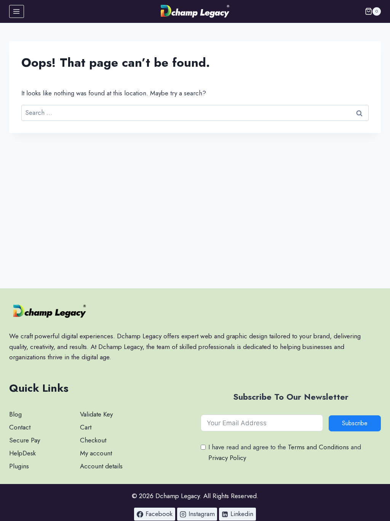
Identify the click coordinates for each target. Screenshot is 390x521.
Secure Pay (24, 440)
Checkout (93, 440)
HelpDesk (22, 453)
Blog (15, 414)
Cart (85, 427)
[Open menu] (16, 11)
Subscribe (355, 423)
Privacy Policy (227, 457)
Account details (101, 466)
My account (96, 453)
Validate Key (96, 414)
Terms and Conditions (318, 447)
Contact (19, 427)
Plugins (19, 466)
